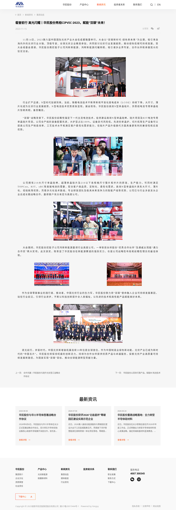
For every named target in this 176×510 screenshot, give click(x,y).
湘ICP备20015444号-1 (69, 506)
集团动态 (40, 14)
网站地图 (157, 506)
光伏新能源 (42, 474)
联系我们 (137, 4)
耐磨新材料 (42, 478)
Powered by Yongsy (90, 506)
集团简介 (19, 474)
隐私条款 (136, 506)
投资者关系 (119, 4)
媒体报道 (65, 478)
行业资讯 (65, 482)
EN (159, 4)
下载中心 (112, 482)
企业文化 (19, 478)
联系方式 (112, 478)
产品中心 (84, 4)
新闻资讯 (101, 4)
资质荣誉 (19, 482)
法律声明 (146, 506)
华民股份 (67, 4)
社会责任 (19, 486)
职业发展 (112, 474)
